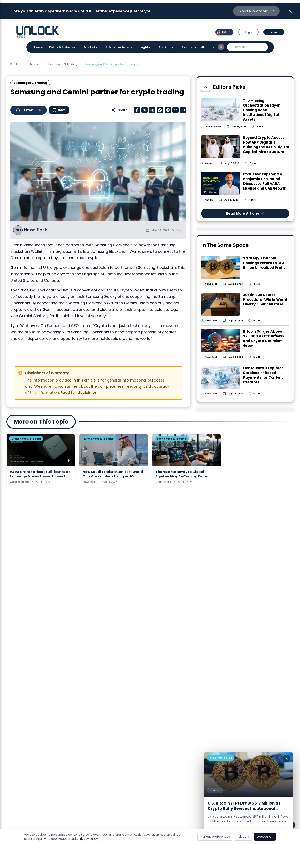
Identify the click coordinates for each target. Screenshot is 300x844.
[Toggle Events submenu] (195, 47)
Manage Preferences (215, 837)
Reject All (243, 837)
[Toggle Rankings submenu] (176, 47)
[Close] (286, 758)
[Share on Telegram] (168, 110)
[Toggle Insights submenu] (153, 47)
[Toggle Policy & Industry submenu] (78, 47)
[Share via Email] (175, 110)
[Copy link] (183, 110)
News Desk (35, 229)
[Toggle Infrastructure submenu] (131, 47)
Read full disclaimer (78, 392)
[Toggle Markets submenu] (100, 47)
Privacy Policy (88, 839)
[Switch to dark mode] (221, 47)
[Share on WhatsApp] (160, 110)
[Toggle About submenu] (214, 47)
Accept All (264, 837)
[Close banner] (290, 11)
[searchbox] (247, 47)
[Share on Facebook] (137, 110)
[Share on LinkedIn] (152, 110)
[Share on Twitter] (144, 110)
